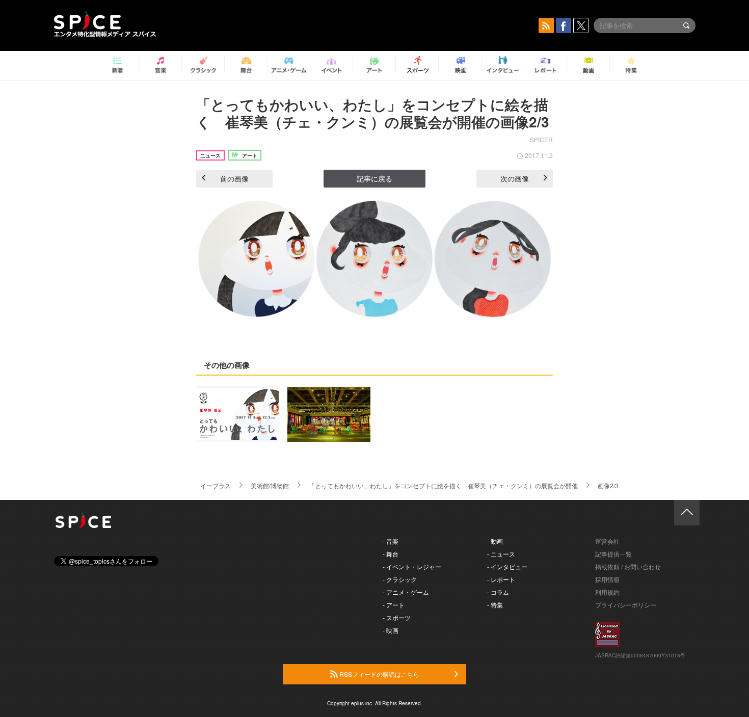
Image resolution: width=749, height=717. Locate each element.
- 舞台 (390, 553)
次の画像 (514, 178)
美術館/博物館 (270, 485)
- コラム (498, 592)
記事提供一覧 (613, 553)
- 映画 (390, 630)
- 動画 (495, 541)
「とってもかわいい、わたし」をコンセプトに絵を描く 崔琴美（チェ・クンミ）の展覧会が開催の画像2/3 (372, 113)
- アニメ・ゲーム (406, 592)
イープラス (215, 485)
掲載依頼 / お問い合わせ (628, 566)
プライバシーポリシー (625, 604)
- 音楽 (390, 541)
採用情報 (607, 579)
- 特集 (495, 604)
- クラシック (400, 579)
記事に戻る (374, 178)
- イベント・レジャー (412, 566)
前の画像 (234, 178)
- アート (394, 604)
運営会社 (607, 541)
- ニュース (501, 553)
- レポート (501, 579)
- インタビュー (507, 566)
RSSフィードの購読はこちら (378, 674)
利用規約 (607, 592)
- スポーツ (397, 617)
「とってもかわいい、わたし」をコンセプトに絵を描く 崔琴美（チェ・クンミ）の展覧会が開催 (443, 485)
